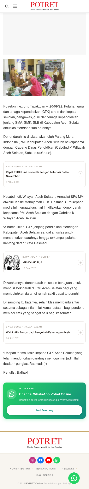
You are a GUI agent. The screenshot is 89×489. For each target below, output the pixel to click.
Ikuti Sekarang (44, 410)
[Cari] (6, 6)
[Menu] (15, 6)
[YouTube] (48, 460)
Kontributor (20, 468)
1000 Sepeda (45, 475)
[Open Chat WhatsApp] (74, 478)
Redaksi (68, 468)
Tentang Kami (46, 468)
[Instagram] (32, 460)
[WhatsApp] (56, 460)
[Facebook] (40, 460)
